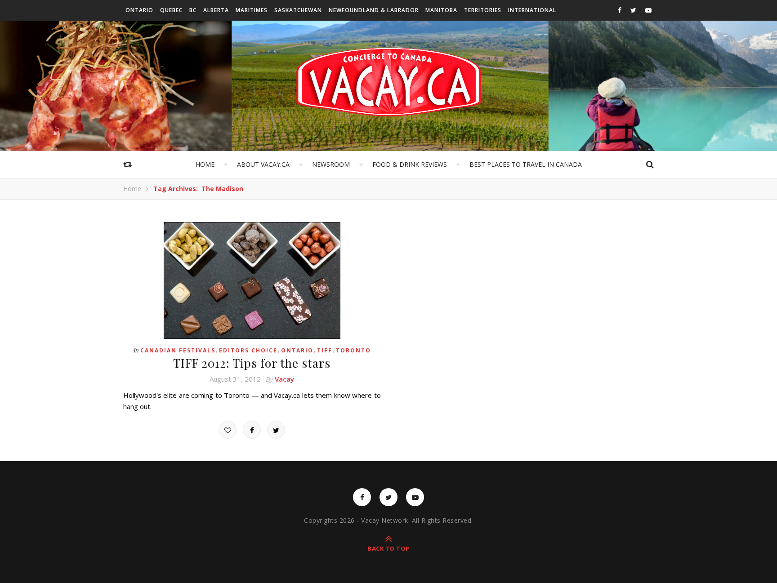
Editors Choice (248, 350)
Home (205, 164)
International (532, 10)
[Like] (228, 430)
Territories (482, 10)
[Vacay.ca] (388, 82)
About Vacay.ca (263, 164)
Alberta (216, 10)
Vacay (284, 378)
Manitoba (441, 10)
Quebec (171, 10)
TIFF (324, 350)
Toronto (353, 350)
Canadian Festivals (177, 350)
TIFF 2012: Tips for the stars (251, 363)
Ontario (139, 10)
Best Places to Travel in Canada (525, 164)
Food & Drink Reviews (409, 164)
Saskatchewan (298, 10)
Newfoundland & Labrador (374, 10)
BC (192, 10)
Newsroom (331, 164)
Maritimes (252, 10)
